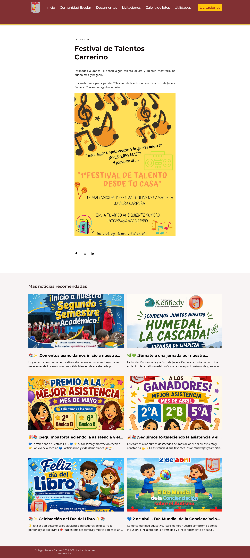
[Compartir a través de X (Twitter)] (84, 253)
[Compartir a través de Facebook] (76, 253)
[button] (75, 7)
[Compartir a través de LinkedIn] (92, 253)
